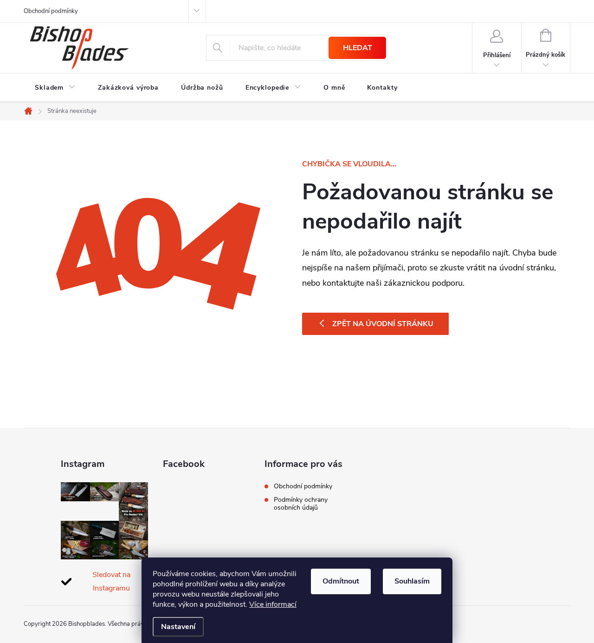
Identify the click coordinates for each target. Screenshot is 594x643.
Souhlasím (412, 581)
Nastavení (178, 627)
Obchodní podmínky (51, 11)
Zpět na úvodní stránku (382, 324)
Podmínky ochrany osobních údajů (301, 503)
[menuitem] (55, 87)
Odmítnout (341, 581)
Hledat (357, 48)
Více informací (273, 604)
